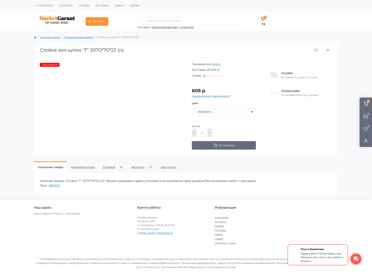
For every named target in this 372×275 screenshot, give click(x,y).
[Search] (141, 21)
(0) (204, 75)
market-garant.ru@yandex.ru (155, 232)
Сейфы (135, 5)
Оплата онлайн (290, 90)
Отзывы (84, 5)
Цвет (195, 103)
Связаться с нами (225, 243)
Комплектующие (50, 37)
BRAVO (216, 64)
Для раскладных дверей (78, 37)
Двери (119, 5)
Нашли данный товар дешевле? (211, 96)
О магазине (45, 5)
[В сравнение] (328, 50)
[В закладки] (316, 50)
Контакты (66, 5)
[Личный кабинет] (366, 141)
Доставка (102, 5)
